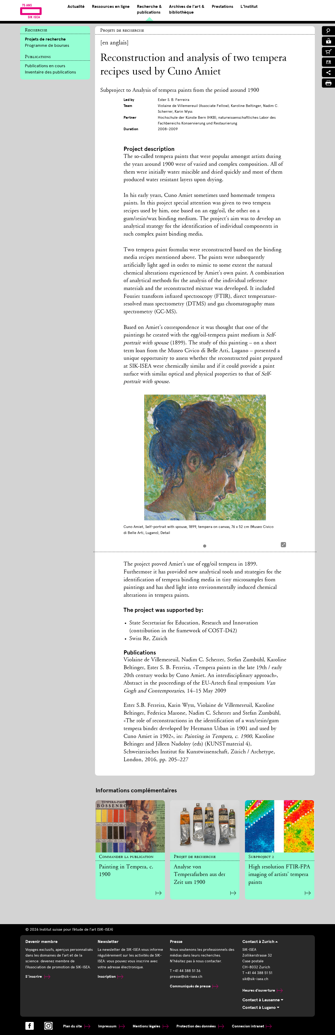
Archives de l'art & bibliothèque (186, 9)
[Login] (328, 41)
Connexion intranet (248, 1026)
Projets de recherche (45, 39)
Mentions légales (147, 1026)
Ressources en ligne (111, 6)
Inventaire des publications (50, 72)
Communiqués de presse (190, 986)
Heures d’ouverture (258, 990)
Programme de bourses (47, 45)
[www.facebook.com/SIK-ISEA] (29, 1026)
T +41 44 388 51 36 (185, 971)
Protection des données (196, 1026)
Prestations (222, 6)
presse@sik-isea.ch (186, 976)
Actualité (76, 6)
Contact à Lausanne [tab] (261, 1000)
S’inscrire (34, 976)
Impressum (107, 1026)
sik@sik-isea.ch (255, 979)
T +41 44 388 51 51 (257, 973)
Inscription (107, 976)
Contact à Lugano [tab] (259, 1007)
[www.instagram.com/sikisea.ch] (48, 1026)
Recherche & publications (149, 9)
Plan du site (73, 1026)
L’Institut (249, 6)
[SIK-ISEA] (31, 11)
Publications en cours (45, 65)
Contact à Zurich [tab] (258, 941)
